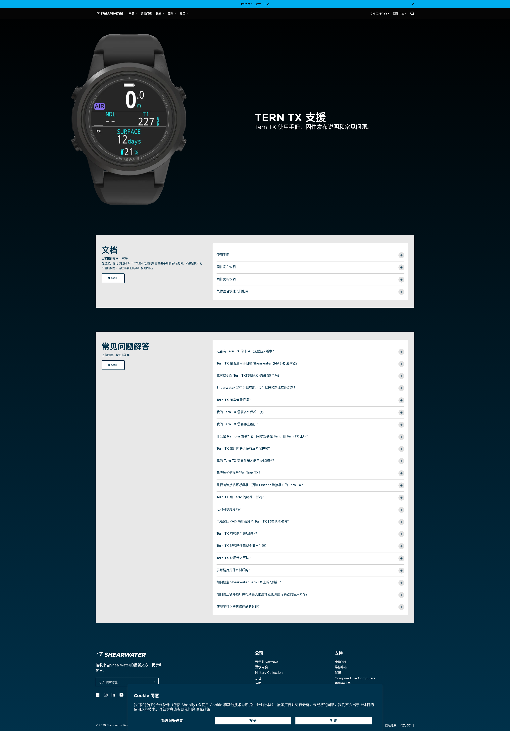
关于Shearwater (267, 661)
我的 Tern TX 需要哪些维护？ (238, 424)
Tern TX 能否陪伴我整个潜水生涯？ (242, 546)
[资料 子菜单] (175, 13)
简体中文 (398, 13)
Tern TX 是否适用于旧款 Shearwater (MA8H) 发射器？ (258, 363)
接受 (253, 720)
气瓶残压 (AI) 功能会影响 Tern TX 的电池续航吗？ (253, 521)
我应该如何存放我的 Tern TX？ (239, 473)
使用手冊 (223, 255)
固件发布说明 (226, 267)
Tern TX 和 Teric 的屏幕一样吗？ (241, 497)
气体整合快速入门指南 (232, 291)
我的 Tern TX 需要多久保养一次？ (241, 412)
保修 (338, 673)
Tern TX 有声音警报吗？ (234, 400)
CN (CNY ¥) (379, 13)
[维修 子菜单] (163, 13)
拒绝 (333, 720)
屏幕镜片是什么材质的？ (234, 570)
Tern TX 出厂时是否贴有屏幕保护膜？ (244, 448)
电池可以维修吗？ (229, 509)
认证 (258, 678)
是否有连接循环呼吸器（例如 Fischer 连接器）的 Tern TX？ (260, 485)
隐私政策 (203, 709)
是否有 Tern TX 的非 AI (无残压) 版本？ (246, 351)
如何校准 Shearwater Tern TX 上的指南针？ (249, 582)
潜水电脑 (261, 667)
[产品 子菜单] (136, 13)
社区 (258, 684)
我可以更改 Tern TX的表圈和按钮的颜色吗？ (249, 375)
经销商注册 (343, 684)
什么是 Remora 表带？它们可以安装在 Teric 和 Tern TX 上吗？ (263, 436)
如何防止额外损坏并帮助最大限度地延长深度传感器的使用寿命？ (263, 594)
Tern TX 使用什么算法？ (234, 558)
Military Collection (269, 673)
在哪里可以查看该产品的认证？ (239, 606)
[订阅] (150, 682)
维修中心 (341, 667)
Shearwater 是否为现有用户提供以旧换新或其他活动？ (257, 388)
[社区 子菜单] (187, 13)
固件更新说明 (226, 279)
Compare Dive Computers (355, 678)
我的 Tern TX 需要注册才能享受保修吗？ (246, 461)
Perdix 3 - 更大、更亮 (255, 4)
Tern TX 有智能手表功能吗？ (238, 533)
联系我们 (113, 278)
